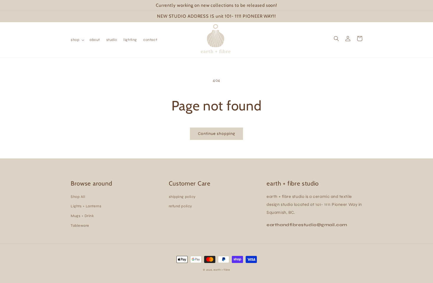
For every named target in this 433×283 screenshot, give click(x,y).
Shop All (78, 196)
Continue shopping (216, 133)
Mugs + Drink (82, 216)
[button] (76, 39)
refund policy (180, 206)
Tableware (80, 225)
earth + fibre (222, 269)
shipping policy (182, 196)
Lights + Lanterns (86, 206)
